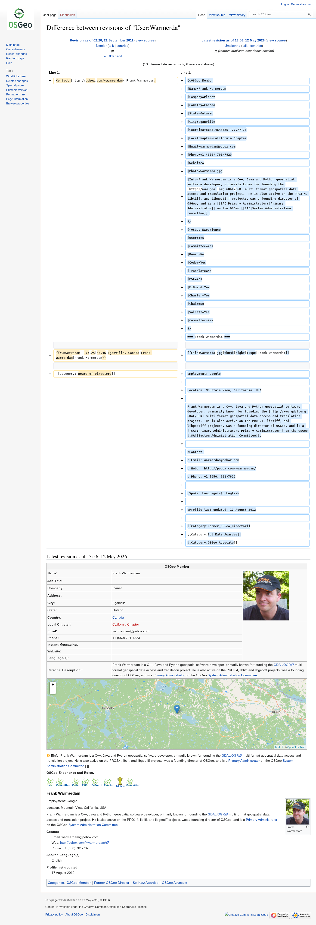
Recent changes (16, 54)
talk (111, 45)
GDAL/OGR (282, 665)
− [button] (53, 690)
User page (49, 15)
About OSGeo (74, 914)
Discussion (67, 15)
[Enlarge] (307, 826)
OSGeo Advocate (174, 882)
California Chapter (125, 624)
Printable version (17, 90)
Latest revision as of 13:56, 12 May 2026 (233, 40)
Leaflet (279, 747)
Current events (15, 49)
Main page (13, 45)
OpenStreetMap (296, 747)
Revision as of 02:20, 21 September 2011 (101, 40)
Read (201, 15)
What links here (16, 76)
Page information (17, 99)
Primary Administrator (169, 675)
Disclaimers (93, 914)
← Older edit (112, 56)
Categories (56, 882)
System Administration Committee (232, 675)
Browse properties (17, 103)
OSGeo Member (79, 882)
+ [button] (53, 684)
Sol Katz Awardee (145, 882)
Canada (118, 617)
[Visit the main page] (20, 18)
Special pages (15, 85)
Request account (301, 4)
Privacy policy (54, 914)
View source (217, 15)
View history (237, 15)
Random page (15, 58)
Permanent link (15, 94)
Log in (285, 4)
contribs (122, 45)
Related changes (17, 81)
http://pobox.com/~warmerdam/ (83, 842)
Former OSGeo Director (111, 882)
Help (9, 63)
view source (145, 40)
